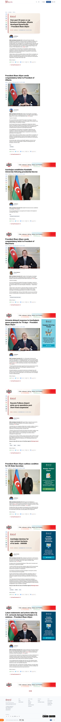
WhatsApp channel (34, 585)
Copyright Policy (50, 703)
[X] (11, 716)
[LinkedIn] (17, 716)
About (29, 700)
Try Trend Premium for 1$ (16, 64)
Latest (19, 700)
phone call (14, 362)
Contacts (29, 703)
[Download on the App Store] (45, 716)
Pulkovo (19, 445)
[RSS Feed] (19, 716)
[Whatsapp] (6, 716)
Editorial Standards (31, 704)
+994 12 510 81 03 (8, 708)
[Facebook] (9, 716)
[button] (6, 14)
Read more (15, 37)
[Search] (36, 2)
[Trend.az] (8, 2)
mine (20, 589)
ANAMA (16, 589)
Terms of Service (50, 700)
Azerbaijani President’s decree (14, 216)
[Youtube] (13, 716)
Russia (11, 445)
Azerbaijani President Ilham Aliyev (15, 297)
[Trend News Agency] (8, 700)
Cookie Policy (49, 704)
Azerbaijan (11, 146)
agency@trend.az (8, 709)
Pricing (39, 700)
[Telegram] (15, 716)
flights (15, 445)
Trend (24, 46)
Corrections (30, 706)
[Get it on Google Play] (52, 716)
